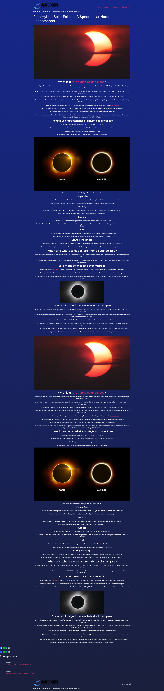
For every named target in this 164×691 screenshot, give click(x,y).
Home (99, 7)
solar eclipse (114, 105)
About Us (116, 7)
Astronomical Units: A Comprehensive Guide (18, 664)
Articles (106, 7)
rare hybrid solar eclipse (88, 82)
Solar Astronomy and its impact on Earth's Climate (19, 673)
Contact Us (125, 7)
